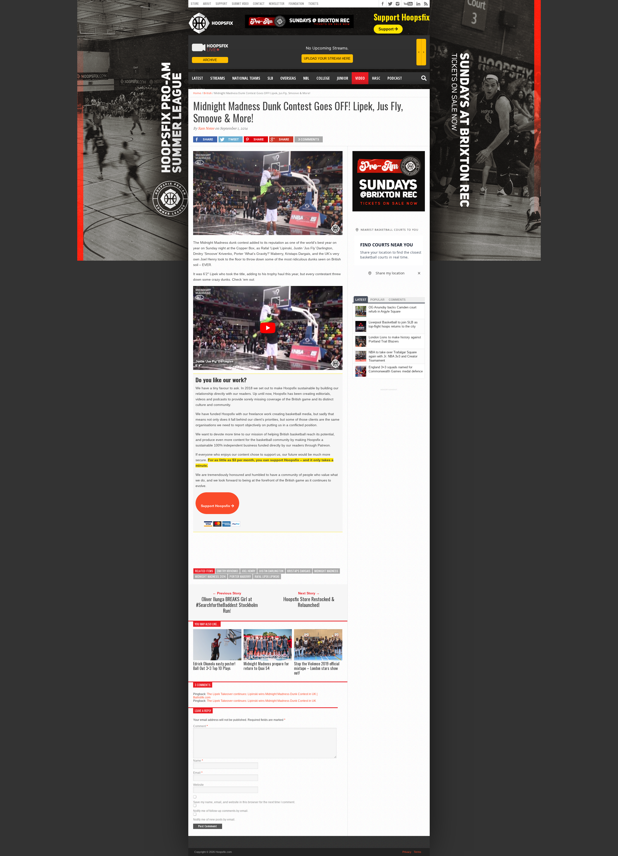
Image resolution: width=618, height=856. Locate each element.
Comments (397, 299)
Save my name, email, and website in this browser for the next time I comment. (244, 802)
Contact (259, 3)
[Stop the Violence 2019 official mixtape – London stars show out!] (318, 659)
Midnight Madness (326, 571)
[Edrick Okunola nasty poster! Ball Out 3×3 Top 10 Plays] (217, 659)
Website (198, 784)
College (323, 78)
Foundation (296, 3)
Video (360, 78)
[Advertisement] (281, 550)
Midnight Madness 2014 (210, 576)
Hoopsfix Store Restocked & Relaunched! (308, 602)
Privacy (406, 851)
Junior (342, 78)
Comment (200, 726)
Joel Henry (248, 571)
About (207, 3)
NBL (306, 78)
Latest (197, 78)
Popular (377, 299)
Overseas (288, 78)
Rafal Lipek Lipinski (267, 576)
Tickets (313, 3)
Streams (217, 78)
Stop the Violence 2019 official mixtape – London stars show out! (316, 668)
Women (198, 90)
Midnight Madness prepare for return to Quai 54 (266, 666)
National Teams (246, 78)
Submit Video (240, 3)
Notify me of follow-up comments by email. (220, 811)
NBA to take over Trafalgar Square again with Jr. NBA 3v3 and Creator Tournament (393, 356)
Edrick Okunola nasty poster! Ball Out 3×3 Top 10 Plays (214, 666)
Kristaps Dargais (298, 571)
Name (198, 760)
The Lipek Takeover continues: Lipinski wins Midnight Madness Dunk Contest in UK (261, 701)
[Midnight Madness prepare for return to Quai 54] (268, 659)
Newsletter (276, 3)
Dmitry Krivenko (227, 571)
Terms (417, 851)
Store (195, 3)
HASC (376, 78)
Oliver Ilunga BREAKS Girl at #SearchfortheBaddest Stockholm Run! (227, 604)
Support (221, 3)
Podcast (394, 78)
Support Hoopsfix (216, 506)
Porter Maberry (240, 576)
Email (198, 772)
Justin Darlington (271, 571)
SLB (270, 78)
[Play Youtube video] (268, 328)
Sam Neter (206, 128)
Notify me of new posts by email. (214, 819)
